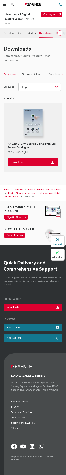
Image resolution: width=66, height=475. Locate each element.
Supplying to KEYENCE (23, 422)
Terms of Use (18, 417)
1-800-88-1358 (14, 338)
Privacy (15, 406)
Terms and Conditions (22, 412)
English (26, 87)
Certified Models (19, 401)
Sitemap (15, 428)
